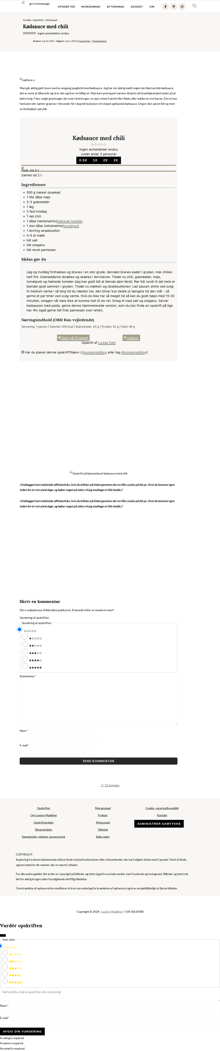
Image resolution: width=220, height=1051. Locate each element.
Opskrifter (66, 6)
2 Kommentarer (99, 41)
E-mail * (4, 1018)
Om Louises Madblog (43, 815)
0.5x (83, 160)
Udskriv (132, 338)
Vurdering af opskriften (34, 617)
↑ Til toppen (110, 785)
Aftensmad (115, 6)
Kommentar (28, 676)
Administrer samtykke (159, 823)
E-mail (24, 745)
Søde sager (103, 836)
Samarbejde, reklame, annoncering (43, 836)
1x (95, 160)
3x (116, 160)
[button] (24, 33)
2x (105, 160)
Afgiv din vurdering (22, 1031)
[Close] (3, 935)
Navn (24, 730)
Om (151, 6)
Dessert (137, 6)
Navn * (4, 1005)
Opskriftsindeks (43, 822)
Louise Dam (107, 343)
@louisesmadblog (93, 352)
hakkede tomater (70, 221)
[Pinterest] (173, 6)
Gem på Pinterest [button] (74, 338)
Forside (27, 20)
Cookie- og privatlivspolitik (162, 808)
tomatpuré (71, 226)
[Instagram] (182, 6)
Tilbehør (102, 829)
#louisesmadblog (134, 352)
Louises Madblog (111, 911)
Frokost (103, 815)
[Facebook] (165, 6)
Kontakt (162, 815)
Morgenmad (90, 6)
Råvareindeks (43, 829)
